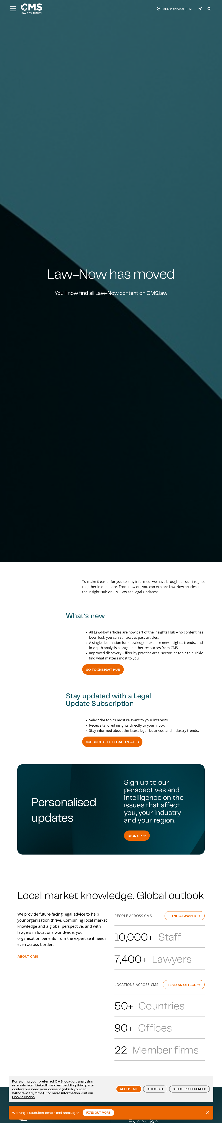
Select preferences (189, 1089)
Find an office (182, 984)
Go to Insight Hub (103, 669)
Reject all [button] (155, 1089)
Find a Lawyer (183, 916)
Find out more (98, 1113)
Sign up (135, 836)
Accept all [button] (129, 1089)
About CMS (28, 956)
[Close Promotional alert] (207, 1113)
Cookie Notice (23, 1097)
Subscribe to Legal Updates (112, 742)
